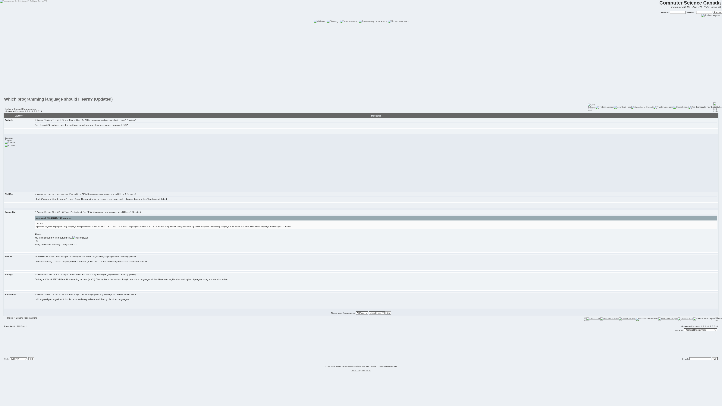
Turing (371, 21)
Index (8, 109)
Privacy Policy (366, 370)
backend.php (364, 366)
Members (404, 21)
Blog (336, 21)
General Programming (25, 109)
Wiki (323, 21)
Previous (19, 111)
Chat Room (381, 21)
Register (716, 15)
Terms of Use (355, 370)
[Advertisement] (361, 31)
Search (353, 21)
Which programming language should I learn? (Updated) (58, 99)
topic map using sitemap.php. (387, 366)
